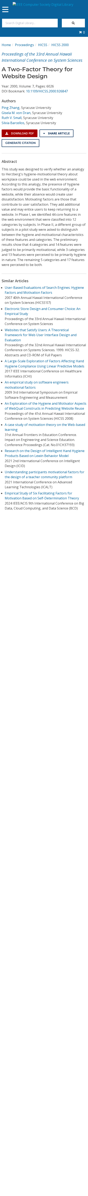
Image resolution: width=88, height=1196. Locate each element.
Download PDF (22, 133)
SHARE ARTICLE (58, 133)
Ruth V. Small (11, 117)
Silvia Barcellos (13, 123)
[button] (82, 32)
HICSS (42, 45)
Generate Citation (20, 143)
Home (6, 45)
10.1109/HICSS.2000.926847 (47, 91)
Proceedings (24, 45)
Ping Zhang (10, 107)
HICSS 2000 (60, 45)
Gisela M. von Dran (16, 113)
